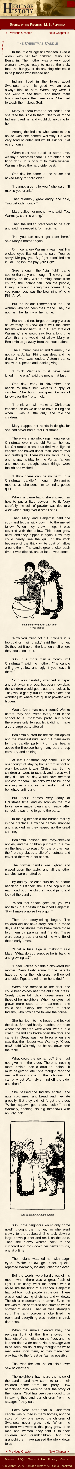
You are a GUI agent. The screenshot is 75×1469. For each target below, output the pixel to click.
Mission (10, 1459)
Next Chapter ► (59, 32)
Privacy (52, 1459)
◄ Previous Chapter (18, 32)
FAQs (21, 1459)
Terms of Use (36, 1459)
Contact (65, 1459)
